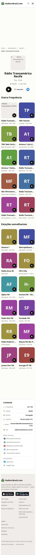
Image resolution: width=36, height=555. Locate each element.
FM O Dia (23, 271)
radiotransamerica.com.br (24, 430)
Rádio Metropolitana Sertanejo (25, 513)
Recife (21, 48)
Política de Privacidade (7, 544)
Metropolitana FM (27, 247)
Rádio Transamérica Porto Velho (27, 215)
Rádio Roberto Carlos (9, 342)
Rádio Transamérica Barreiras (27, 168)
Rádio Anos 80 (7, 271)
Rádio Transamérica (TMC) (9, 121)
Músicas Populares (7, 509)
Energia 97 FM (25, 365)
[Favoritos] (28, 3)
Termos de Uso (20, 544)
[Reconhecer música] (28, 89)
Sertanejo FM (23, 517)
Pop (15, 80)
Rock (20, 80)
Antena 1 (5, 247)
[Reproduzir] (9, 89)
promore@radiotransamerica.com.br (22, 425)
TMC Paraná (24, 121)
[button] (9, 110)
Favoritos (20, 89)
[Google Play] (22, 494)
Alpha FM (5, 294)
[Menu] (33, 4)
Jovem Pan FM (7, 365)
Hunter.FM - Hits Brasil (27, 294)
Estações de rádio (7, 502)
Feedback (4, 534)
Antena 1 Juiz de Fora (27, 144)
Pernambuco (12, 48)
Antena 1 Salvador (9, 168)
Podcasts (4, 505)
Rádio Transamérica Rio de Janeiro (9, 215)
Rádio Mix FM (7, 318)
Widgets (4, 531)
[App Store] (8, 494)
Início (3, 48)
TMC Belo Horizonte (9, 144)
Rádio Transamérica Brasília (27, 191)
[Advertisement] (18, 27)
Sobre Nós (4, 524)
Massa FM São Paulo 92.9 (27, 342)
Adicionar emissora (7, 528)
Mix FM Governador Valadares (9, 191)
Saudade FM (24, 318)
